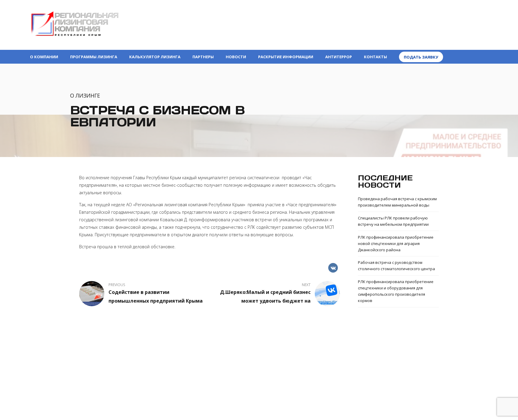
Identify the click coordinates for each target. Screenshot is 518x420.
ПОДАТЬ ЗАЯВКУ (421, 57)
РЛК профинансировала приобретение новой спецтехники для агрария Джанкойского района (395, 243)
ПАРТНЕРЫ (203, 56)
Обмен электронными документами (259, 369)
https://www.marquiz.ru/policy (286, 393)
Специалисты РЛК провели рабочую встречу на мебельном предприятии (393, 221)
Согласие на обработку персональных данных (259, 386)
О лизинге (85, 95)
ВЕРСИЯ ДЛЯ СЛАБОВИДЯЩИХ (456, 15)
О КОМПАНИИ (44, 56)
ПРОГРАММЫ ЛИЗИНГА (93, 56)
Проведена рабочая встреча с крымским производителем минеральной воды (397, 202)
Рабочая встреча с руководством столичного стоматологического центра (396, 265)
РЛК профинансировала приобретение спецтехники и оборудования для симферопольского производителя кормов (395, 291)
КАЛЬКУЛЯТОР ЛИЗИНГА (154, 56)
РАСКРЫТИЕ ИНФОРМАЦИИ (285, 56)
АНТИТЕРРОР (338, 56)
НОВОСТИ (236, 56)
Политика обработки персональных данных (259, 380)
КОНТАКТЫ (375, 56)
